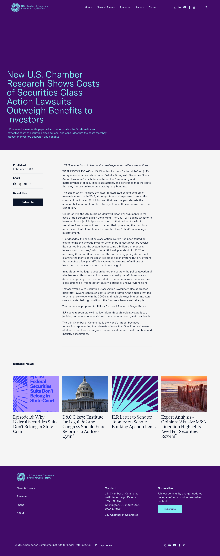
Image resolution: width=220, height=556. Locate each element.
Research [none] (125, 7)
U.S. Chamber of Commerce (121, 514)
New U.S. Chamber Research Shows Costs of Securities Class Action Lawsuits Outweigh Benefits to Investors (53, 97)
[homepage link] (29, 7)
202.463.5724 (113, 508)
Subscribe (28, 202)
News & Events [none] (106, 7)
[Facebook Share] (14, 184)
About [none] (152, 7)
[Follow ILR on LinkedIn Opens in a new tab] (179, 7)
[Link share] (30, 184)
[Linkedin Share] (25, 184)
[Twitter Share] (20, 184)
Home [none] (88, 7)
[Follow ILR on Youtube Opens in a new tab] (185, 7)
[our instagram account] (194, 7)
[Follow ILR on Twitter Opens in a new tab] (175, 7)
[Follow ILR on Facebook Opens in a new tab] (190, 7)
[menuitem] (88, 7)
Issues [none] (140, 7)
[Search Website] (206, 7)
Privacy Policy (103, 545)
